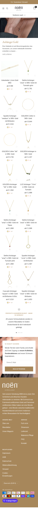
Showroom (25, 427)
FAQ (22, 439)
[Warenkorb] (34, 8)
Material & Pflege (27, 435)
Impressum (6, 453)
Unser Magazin (7, 431)
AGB (4, 457)
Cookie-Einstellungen (7, 474)
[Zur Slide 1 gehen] (16, 332)
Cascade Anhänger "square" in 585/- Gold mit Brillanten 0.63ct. (10, 293)
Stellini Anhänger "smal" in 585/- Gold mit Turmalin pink (9, 258)
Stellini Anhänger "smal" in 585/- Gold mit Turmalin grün (28, 82)
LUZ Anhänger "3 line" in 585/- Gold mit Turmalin (28, 187)
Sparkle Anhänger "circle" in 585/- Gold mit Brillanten (28, 258)
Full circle (24, 423)
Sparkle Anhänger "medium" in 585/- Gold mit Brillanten (10, 118)
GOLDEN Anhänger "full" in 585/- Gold (10, 186)
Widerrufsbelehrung (9, 465)
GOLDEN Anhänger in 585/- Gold (28, 153)
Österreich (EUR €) (10, 483)
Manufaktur (6, 427)
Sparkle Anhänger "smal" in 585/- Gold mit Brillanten (28, 293)
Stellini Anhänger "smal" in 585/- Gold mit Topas (9, 222)
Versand (5, 469)
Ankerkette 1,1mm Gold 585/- (9, 81)
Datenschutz (6, 461)
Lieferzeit (24, 431)
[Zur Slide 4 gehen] (21, 332)
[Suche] (7, 8)
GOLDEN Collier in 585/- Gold (28, 117)
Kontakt (24, 443)
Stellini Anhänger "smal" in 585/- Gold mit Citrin (28, 222)
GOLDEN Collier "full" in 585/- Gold (10, 153)
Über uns (5, 423)
